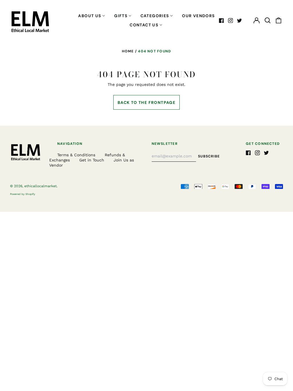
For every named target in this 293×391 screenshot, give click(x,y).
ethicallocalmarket (40, 186)
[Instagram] (230, 20)
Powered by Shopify (22, 194)
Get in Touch (91, 160)
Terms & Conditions (76, 155)
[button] (267, 20)
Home (128, 51)
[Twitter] (239, 20)
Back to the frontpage (146, 102)
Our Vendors (198, 15)
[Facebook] (221, 20)
